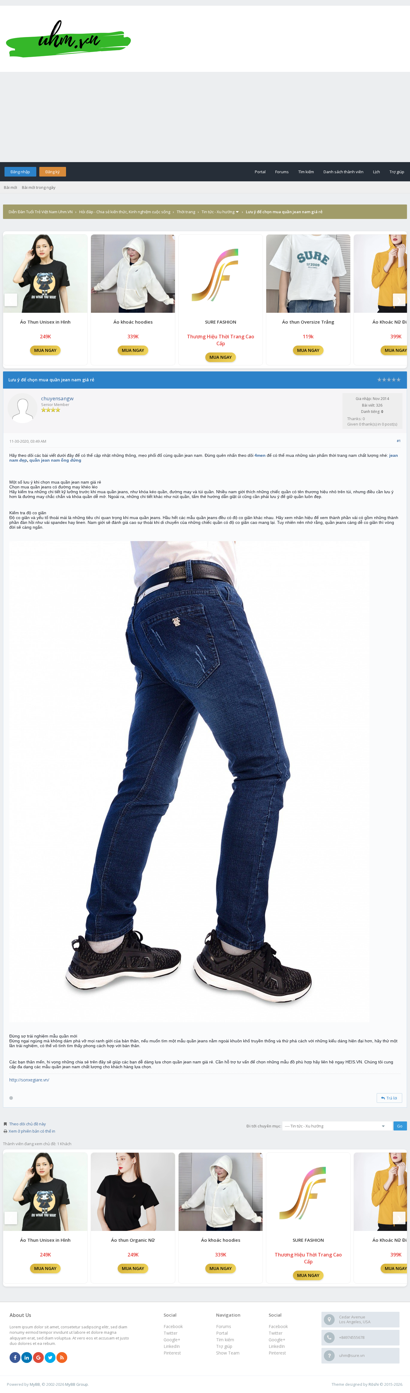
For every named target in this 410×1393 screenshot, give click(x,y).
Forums (282, 171)
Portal (260, 171)
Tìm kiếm (306, 171)
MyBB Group (76, 1384)
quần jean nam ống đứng (55, 460)
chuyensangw (57, 398)
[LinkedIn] (26, 1358)
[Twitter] (50, 1358)
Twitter (275, 1333)
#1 (399, 440)
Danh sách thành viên (343, 171)
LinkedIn (277, 1346)
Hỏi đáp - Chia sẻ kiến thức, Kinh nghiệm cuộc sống (124, 211)
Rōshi (374, 1384)
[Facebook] (15, 1358)
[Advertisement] (205, 117)
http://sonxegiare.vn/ (29, 1080)
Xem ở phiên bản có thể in (32, 1131)
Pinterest (277, 1353)
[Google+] (38, 1358)
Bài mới (10, 187)
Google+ (277, 1339)
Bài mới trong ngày (39, 187)
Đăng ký (52, 171)
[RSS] (61, 1358)
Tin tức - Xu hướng (218, 211)
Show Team (228, 1353)
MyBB (35, 1384)
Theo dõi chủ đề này (27, 1124)
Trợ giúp (397, 171)
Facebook (278, 1326)
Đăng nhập (20, 171)
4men (260, 455)
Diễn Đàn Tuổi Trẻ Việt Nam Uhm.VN (41, 211)
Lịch (376, 171)
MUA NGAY (45, 350)
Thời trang (186, 211)
